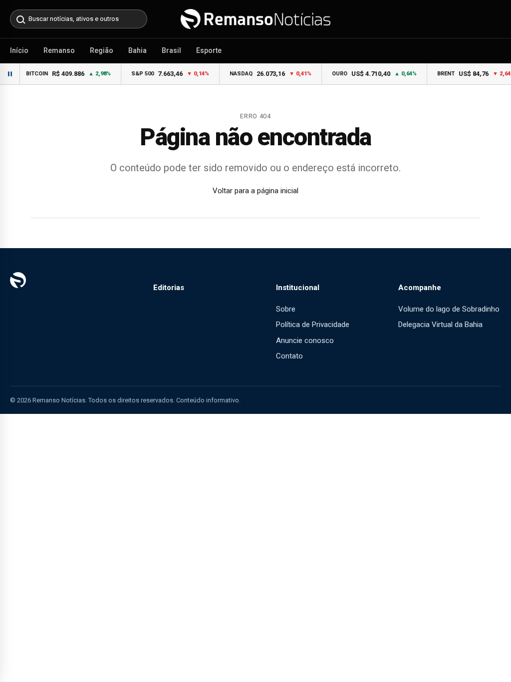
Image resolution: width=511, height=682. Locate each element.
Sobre (285, 309)
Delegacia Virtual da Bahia (440, 324)
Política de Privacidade (312, 324)
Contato (289, 355)
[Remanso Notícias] (255, 19)
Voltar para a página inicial (255, 190)
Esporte (209, 50)
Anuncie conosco (305, 340)
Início (19, 50)
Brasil (171, 50)
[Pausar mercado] (10, 73)
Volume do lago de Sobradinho (449, 309)
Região (101, 50)
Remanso (59, 50)
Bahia (137, 50)
